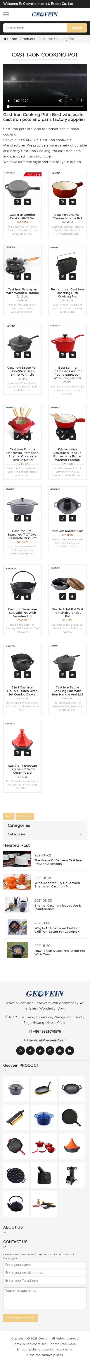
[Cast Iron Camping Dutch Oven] (17, 1090)
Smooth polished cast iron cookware (44, 1349)
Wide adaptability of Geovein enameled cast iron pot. (57, 884)
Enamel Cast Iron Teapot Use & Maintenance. (58, 907)
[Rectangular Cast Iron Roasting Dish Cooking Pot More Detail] (72, 276)
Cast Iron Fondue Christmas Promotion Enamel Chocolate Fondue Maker (22, 454)
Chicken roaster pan (67, 531)
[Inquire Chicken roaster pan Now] (62, 518)
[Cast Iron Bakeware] (17, 1176)
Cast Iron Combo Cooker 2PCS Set (22, 216)
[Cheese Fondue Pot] (67, 189)
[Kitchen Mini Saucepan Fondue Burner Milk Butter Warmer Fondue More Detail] (72, 436)
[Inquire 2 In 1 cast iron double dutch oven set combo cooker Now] (17, 674)
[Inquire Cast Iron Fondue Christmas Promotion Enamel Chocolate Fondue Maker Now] (17, 436)
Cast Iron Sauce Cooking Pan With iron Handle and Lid (67, 691)
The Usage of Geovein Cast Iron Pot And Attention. (58, 861)
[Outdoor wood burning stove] (73, 1176)
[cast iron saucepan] (22, 264)
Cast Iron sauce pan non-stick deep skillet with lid (22, 371)
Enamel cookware (62, 1344)
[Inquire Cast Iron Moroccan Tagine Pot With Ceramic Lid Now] (17, 752)
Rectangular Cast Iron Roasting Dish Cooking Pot (67, 293)
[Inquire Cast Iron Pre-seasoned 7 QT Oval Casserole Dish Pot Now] (17, 518)
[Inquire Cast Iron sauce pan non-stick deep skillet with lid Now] (17, 354)
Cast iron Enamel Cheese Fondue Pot (67, 216)
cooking (25, 816)
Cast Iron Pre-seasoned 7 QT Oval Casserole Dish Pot (22, 534)
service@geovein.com (47, 1040)
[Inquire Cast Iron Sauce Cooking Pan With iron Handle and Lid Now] (62, 674)
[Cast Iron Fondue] (22, 424)
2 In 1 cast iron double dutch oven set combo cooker (22, 691)
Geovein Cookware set (29, 1344)
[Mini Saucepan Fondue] (67, 424)
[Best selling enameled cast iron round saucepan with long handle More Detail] (72, 354)
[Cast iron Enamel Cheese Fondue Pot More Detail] (72, 202)
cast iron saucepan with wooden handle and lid (22, 293)
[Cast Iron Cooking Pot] (73, 1147)
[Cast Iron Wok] (73, 1090)
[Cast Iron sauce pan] (22, 342)
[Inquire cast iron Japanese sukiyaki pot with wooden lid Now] (17, 596)
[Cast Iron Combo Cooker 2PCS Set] (22, 189)
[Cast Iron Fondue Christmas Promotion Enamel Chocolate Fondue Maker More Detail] (27, 436)
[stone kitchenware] (45, 1176)
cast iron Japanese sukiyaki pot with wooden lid (22, 612)
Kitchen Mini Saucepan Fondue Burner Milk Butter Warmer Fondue (67, 454)
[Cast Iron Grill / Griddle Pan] (17, 1147)
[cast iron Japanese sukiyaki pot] (22, 584)
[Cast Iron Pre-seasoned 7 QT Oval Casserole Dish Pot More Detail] (27, 518)
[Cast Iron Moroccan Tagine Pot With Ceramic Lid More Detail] (27, 752)
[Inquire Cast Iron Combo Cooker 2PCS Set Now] (17, 202)
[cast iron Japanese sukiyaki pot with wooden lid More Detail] (27, 596)
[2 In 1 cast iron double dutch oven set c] (22, 662)
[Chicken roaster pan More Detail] (72, 518)
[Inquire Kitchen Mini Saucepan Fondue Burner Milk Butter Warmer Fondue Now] (62, 436)
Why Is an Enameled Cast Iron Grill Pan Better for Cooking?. (57, 929)
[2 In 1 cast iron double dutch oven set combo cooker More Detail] (27, 674)
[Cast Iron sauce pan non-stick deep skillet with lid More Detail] (27, 354)
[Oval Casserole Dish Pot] (22, 506)
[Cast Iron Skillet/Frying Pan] (73, 1119)
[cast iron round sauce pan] (67, 342)
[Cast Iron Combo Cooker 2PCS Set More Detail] (27, 202)
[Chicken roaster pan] (67, 506)
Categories (17, 834)
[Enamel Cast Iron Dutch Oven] (45, 1119)
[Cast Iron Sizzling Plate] (45, 1090)
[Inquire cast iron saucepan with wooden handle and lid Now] (17, 276)
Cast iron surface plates (45, 1355)
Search (76, 28)
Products (27, 39)
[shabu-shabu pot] (67, 584)
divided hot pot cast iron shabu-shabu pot (67, 612)
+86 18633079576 (47, 1031)
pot (9, 816)
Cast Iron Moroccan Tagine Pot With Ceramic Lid (22, 769)
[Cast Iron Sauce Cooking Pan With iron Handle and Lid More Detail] (72, 674)
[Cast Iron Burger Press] (17, 1119)
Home (12, 39)
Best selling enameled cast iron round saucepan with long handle (67, 373)
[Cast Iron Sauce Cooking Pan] (67, 662)
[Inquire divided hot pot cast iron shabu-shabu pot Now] (62, 596)
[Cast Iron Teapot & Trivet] (17, 1205)
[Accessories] (45, 1205)
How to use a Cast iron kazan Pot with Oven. (60, 952)
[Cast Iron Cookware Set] (45, 1147)
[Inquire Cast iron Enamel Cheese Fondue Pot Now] (62, 202)
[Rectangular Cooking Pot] (67, 264)
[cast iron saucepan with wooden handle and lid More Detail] (27, 276)
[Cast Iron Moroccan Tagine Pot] (22, 740)
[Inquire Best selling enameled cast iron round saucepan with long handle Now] (62, 354)
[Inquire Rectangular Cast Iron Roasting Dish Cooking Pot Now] (62, 276)
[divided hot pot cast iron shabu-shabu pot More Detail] (72, 596)
